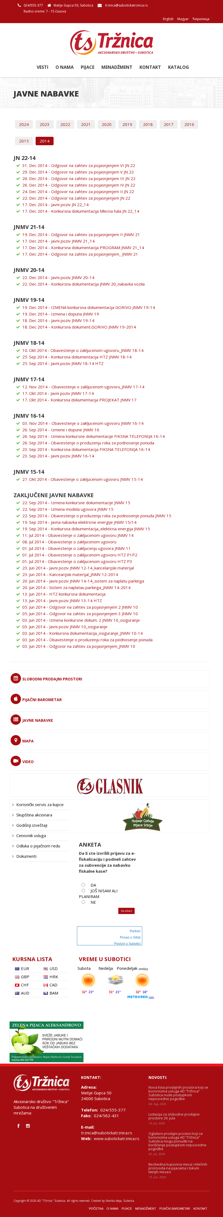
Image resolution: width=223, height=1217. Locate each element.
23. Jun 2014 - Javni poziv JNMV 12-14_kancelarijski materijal (78, 568)
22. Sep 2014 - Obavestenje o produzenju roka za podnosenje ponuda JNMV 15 (96, 515)
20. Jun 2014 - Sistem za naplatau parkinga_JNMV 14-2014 (76, 587)
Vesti (42, 67)
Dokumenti (26, 856)
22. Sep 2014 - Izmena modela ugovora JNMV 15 (67, 509)
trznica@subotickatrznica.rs (126, 5)
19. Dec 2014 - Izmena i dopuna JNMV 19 (60, 314)
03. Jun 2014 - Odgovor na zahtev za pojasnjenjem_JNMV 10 (78, 646)
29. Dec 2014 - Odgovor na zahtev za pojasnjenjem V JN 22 (78, 172)
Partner (135, 931)
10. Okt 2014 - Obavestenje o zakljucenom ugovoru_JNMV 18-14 (83, 350)
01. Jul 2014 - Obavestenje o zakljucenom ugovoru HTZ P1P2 (79, 555)
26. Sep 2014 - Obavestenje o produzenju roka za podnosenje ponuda (88, 442)
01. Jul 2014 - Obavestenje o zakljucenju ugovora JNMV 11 (76, 548)
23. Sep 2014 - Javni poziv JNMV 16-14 (58, 456)
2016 (189, 124)
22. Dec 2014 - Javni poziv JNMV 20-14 (58, 277)
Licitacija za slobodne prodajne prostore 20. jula (174, 1116)
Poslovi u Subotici (127, 944)
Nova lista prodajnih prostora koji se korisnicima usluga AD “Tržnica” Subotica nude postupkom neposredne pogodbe (178, 1093)
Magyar (183, 19)
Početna (96, 1208)
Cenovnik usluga (31, 835)
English (168, 19)
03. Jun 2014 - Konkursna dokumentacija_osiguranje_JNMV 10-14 (82, 633)
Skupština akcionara (34, 814)
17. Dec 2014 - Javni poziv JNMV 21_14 (58, 241)
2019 (127, 124)
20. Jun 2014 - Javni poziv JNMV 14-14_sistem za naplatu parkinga (83, 581)
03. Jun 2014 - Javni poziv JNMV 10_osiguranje (64, 626)
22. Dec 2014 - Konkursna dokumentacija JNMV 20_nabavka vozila (83, 284)
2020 (107, 124)
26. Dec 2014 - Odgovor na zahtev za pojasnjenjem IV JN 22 (78, 185)
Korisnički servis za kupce (40, 804)
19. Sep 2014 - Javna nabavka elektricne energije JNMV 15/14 (79, 522)
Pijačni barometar (174, 1208)
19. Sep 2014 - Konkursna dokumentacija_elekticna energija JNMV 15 (86, 528)
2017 (169, 124)
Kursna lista (32, 959)
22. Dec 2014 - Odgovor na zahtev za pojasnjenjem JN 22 (76, 198)
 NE (91, 902)
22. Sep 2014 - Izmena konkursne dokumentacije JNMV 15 (76, 502)
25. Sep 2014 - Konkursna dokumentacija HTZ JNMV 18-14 (77, 357)
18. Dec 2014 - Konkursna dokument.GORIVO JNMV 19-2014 (79, 327)
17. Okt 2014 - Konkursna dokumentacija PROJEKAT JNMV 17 (79, 399)
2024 (24, 124)
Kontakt (150, 67)
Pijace (87, 67)
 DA (91, 885)
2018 (148, 124)
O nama (64, 67)
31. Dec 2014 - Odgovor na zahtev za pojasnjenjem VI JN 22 (78, 165)
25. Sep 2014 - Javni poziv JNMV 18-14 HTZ (63, 363)
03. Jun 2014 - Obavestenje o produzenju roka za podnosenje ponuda (87, 639)
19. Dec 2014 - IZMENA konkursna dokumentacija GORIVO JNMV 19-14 (88, 307)
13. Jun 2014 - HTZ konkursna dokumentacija (64, 594)
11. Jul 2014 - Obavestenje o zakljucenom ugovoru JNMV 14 (78, 535)
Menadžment (116, 67)
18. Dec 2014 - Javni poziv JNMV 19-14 (58, 320)
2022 (65, 124)
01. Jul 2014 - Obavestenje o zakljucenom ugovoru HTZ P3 (77, 561)
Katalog (178, 67)
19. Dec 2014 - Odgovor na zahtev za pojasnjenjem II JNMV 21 (81, 234)
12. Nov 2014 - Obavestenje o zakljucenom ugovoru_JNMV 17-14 (83, 386)
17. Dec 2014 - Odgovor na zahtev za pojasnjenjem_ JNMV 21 (80, 254)
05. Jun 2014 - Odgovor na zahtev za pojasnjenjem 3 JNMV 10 (80, 613)
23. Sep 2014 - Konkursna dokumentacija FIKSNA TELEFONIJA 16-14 (86, 449)
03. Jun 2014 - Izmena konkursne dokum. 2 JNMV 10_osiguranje (81, 620)
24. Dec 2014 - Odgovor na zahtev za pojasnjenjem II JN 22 (78, 191)
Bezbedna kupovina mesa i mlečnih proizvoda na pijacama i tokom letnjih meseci (177, 1168)
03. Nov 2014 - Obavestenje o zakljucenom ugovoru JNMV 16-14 (83, 423)
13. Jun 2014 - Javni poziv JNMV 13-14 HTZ (62, 600)
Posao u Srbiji (130, 937)
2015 (24, 141)
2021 (86, 124)
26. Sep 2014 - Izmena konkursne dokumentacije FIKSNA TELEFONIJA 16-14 (93, 436)
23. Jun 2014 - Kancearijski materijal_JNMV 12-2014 (70, 574)
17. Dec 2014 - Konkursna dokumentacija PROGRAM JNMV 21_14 (83, 247)
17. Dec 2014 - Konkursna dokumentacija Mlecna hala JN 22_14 (80, 211)
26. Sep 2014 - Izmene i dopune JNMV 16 (60, 429)
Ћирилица (201, 19)
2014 (44, 141)
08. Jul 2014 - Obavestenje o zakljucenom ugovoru (69, 541)
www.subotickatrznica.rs (116, 1138)
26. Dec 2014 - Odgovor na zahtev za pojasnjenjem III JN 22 (78, 178)
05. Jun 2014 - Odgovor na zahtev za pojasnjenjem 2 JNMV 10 (80, 607)
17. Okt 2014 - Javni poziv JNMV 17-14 (58, 393)
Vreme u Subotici (105, 959)
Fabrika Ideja (114, 1201)
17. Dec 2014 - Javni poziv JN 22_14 (55, 204)
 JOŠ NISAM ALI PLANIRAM (98, 893)
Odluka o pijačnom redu (38, 846)
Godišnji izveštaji (31, 825)
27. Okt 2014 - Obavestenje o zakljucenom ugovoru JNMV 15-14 (82, 479)
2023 (44, 124)
